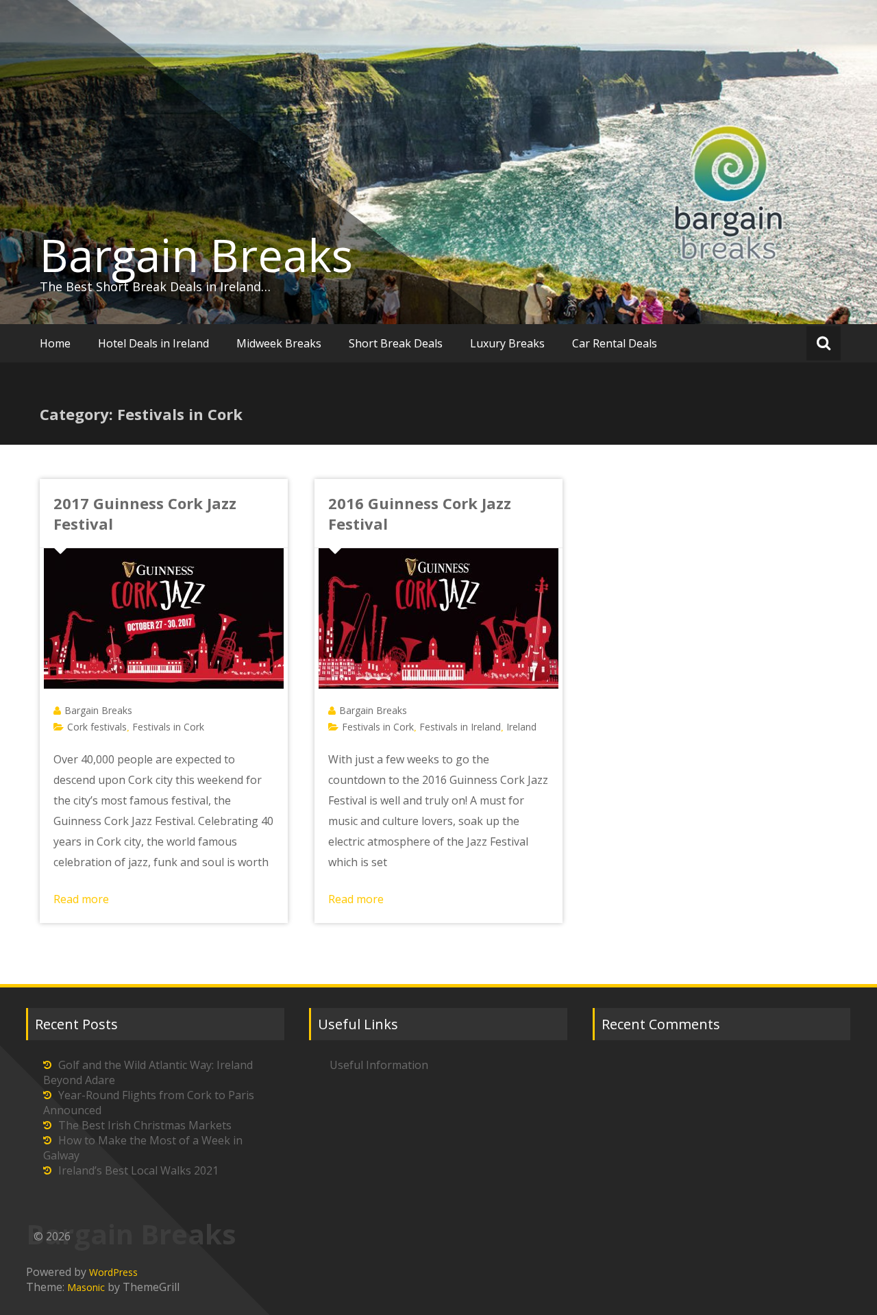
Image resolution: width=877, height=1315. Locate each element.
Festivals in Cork (168, 726)
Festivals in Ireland (460, 726)
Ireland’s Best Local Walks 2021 (138, 1170)
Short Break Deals (396, 343)
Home (55, 343)
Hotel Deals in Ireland (153, 343)
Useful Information (379, 1064)
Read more (81, 899)
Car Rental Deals (614, 343)
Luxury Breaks (507, 343)
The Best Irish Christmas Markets (145, 1125)
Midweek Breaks (278, 343)
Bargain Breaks (196, 255)
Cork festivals (97, 726)
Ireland (521, 726)
